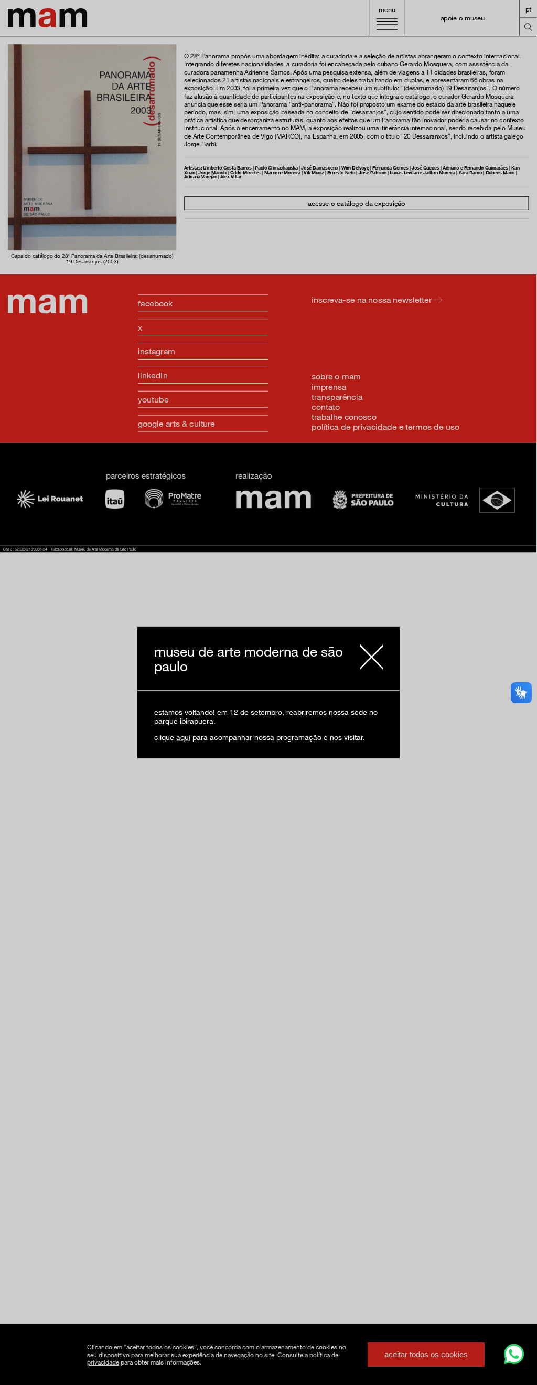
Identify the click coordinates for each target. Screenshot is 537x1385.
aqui (183, 737)
